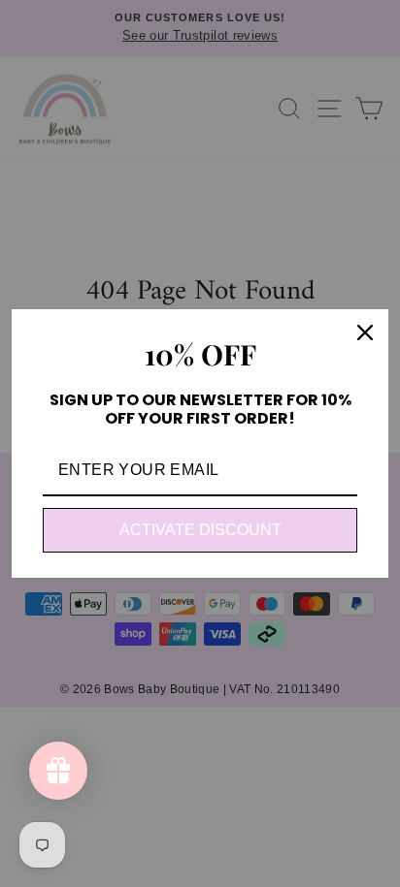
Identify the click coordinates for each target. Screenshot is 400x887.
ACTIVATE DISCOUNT (200, 530)
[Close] (365, 332)
